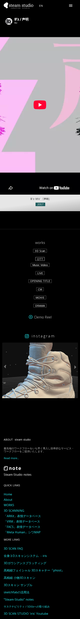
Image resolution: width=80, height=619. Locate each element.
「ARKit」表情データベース (22, 516)
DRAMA (40, 305)
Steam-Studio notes (17, 474)
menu (70, 5)
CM (40, 289)
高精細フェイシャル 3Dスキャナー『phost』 (34, 570)
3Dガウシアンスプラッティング (25, 563)
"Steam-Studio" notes (19, 599)
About (8, 500)
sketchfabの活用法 (16, 592)
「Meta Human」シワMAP (22, 532)
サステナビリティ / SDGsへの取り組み (27, 606)
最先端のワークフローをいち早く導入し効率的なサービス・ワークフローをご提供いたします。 (39, 450)
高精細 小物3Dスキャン (19, 578)
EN (41, 5)
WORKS (9, 505)
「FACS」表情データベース (22, 527)
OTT (40, 259)
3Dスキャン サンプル (18, 585)
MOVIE (40, 297)
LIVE (40, 273)
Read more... (11, 458)
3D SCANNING (14, 510)
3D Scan (40, 251)
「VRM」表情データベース (22, 521)
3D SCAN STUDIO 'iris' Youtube (26, 613)
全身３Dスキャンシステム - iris (25, 556)
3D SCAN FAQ (13, 548)
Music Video (40, 265)
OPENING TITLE (40, 281)
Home (8, 494)
